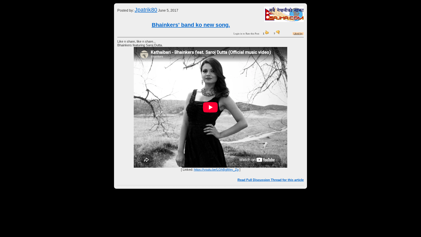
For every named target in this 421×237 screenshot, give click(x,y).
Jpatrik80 (146, 10)
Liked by (298, 33)
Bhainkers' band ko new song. (191, 25)
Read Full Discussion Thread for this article (270, 180)
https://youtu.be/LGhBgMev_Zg (216, 169)
